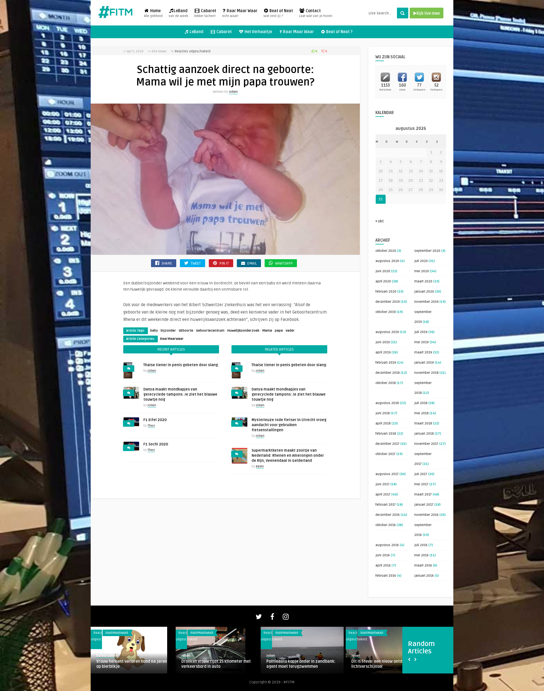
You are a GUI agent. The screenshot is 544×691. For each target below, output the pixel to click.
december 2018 (387, 373)
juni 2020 (382, 271)
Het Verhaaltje (258, 31)
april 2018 (383, 423)
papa (279, 331)
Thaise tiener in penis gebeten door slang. (181, 365)
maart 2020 (423, 281)
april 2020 (383, 281)
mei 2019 (421, 342)
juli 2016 (421, 545)
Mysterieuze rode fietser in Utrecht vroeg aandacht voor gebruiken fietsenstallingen (289, 425)
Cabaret (205, 13)
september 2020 (427, 251)
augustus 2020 (387, 261)
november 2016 (426, 515)
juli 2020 (421, 261)
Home (153, 13)
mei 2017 (421, 484)
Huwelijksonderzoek (243, 331)
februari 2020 (385, 291)
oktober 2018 (385, 383)
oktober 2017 (385, 454)
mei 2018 (421, 413)
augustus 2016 (387, 545)
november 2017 (426, 444)
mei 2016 (421, 555)
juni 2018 (382, 413)
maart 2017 (423, 494)
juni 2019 (382, 342)
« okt (379, 221)
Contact (315, 13)
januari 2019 (424, 362)
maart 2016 (423, 565)
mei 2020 (421, 271)
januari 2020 (424, 291)
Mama (267, 331)
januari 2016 (424, 576)
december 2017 (387, 444)
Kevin (260, 466)
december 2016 (387, 515)
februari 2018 (385, 434)
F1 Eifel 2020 (155, 420)
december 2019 (387, 302)
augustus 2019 (387, 332)
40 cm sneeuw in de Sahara (207, 661)
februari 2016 (385, 576)
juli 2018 (421, 403)
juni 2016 (382, 555)
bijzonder (168, 331)
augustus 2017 (387, 474)
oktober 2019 (385, 312)
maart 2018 (423, 423)
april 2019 (383, 352)
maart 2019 (423, 352)
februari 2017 (385, 505)
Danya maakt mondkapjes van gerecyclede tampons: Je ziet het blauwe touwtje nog (180, 394)
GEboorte (186, 331)
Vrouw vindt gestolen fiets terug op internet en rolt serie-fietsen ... (383, 664)
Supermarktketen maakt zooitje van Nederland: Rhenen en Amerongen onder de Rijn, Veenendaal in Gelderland (288, 455)
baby (154, 331)
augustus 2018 (387, 403)
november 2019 (426, 302)
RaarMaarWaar (172, 339)
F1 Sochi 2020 (155, 444)
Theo (151, 426)
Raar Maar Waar (240, 13)
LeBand (178, 13)
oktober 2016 (385, 525)
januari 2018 (424, 434)
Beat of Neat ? (338, 31)
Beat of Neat (278, 13)
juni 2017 (382, 484)
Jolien (233, 92)
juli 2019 (421, 332)
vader (290, 331)
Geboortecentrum (210, 331)
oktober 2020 (385, 251)
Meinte (356, 656)
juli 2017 (420, 474)
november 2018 (426, 373)
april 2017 (382, 494)
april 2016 (383, 565)
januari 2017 (424, 505)
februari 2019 (385, 362)
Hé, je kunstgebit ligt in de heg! (125, 661)
